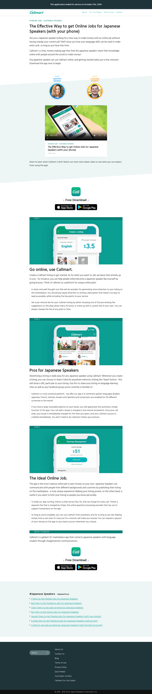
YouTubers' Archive (63, 676)
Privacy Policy (61, 667)
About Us (59, 649)
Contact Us (59, 654)
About (84, 12)
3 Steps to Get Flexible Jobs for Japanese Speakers (54, 599)
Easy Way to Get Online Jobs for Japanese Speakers (55, 612)
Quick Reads (60, 671)
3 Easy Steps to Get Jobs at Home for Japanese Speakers (57, 607)
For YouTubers (95, 12)
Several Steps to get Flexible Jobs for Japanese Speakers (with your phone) (66, 616)
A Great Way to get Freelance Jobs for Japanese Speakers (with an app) (64, 621)
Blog (57, 658)
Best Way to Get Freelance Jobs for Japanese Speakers (56, 603)
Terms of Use (60, 663)
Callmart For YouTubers (65, 680)
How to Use (109, 12)
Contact (119, 12)
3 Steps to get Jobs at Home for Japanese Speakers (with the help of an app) (66, 625)
